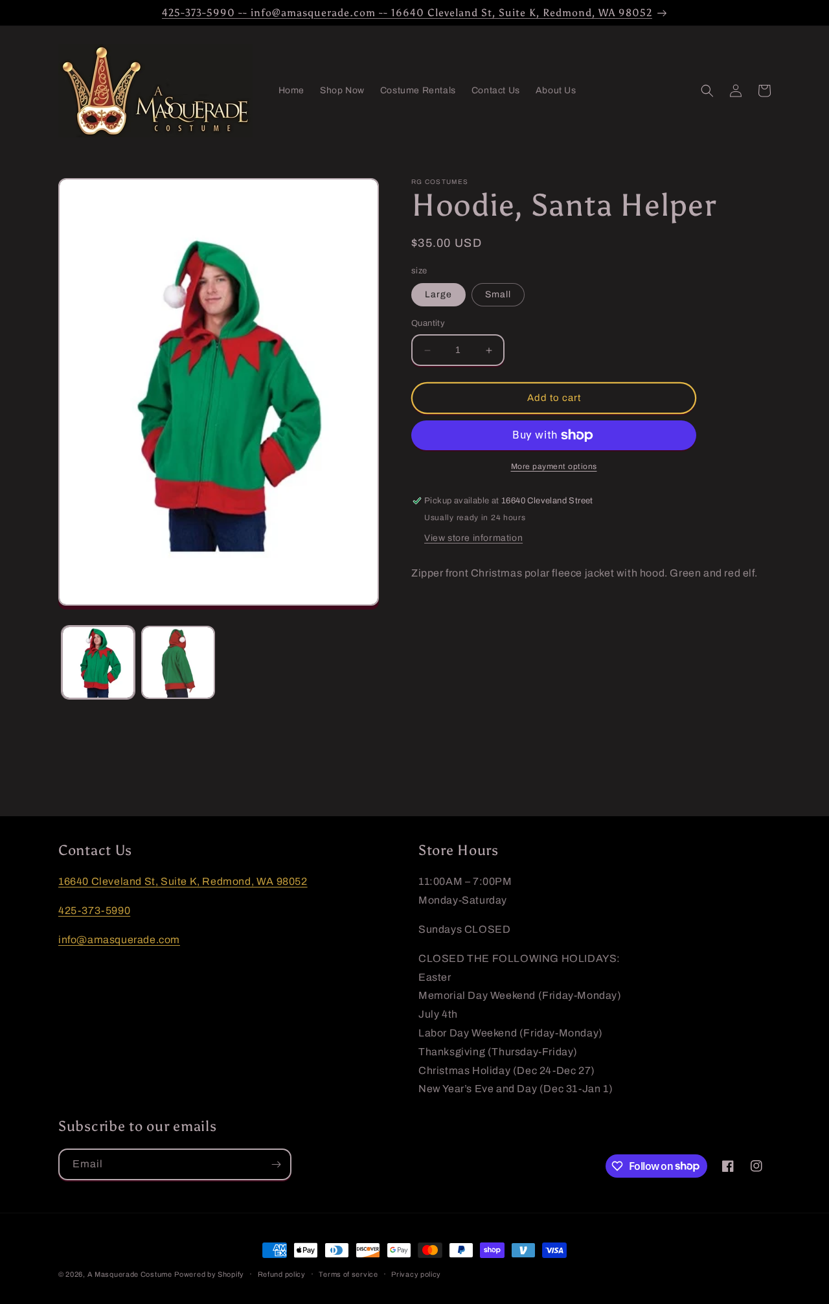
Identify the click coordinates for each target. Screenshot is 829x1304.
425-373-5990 (94, 910)
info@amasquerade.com (119, 938)
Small (498, 295)
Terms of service (348, 1273)
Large (438, 295)
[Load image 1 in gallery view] (98, 662)
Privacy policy (416, 1273)
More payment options (554, 466)
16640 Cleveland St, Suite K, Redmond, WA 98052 (183, 881)
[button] (707, 90)
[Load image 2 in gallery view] (177, 662)
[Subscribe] (276, 1164)
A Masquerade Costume (129, 1274)
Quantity (428, 323)
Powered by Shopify (209, 1274)
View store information (473, 538)
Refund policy (282, 1273)
